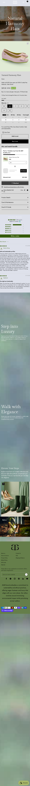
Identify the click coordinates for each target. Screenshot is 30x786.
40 (4, 110)
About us (3, 553)
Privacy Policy (4, 558)
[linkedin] (23, 578)
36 (9, 106)
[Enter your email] (26, 574)
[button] (8, 224)
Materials (3, 565)
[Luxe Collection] (3, 484)
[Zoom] (15, 56)
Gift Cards (3, 562)
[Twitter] (27, 190)
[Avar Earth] (15, 2)
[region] (16, 118)
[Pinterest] (18, 578)
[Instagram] (14, 578)
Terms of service (5, 555)
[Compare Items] (15, 527)
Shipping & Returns (20, 558)
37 (15, 106)
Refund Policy (4, 560)
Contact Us (18, 553)
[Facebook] (25, 190)
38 (21, 106)
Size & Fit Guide (6, 207)
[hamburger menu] (3, 2)
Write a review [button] (15, 236)
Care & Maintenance (7, 202)
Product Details (6, 198)
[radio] (4, 115)
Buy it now (15, 141)
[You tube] (27, 578)
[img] (3, 246)
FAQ (17, 555)
